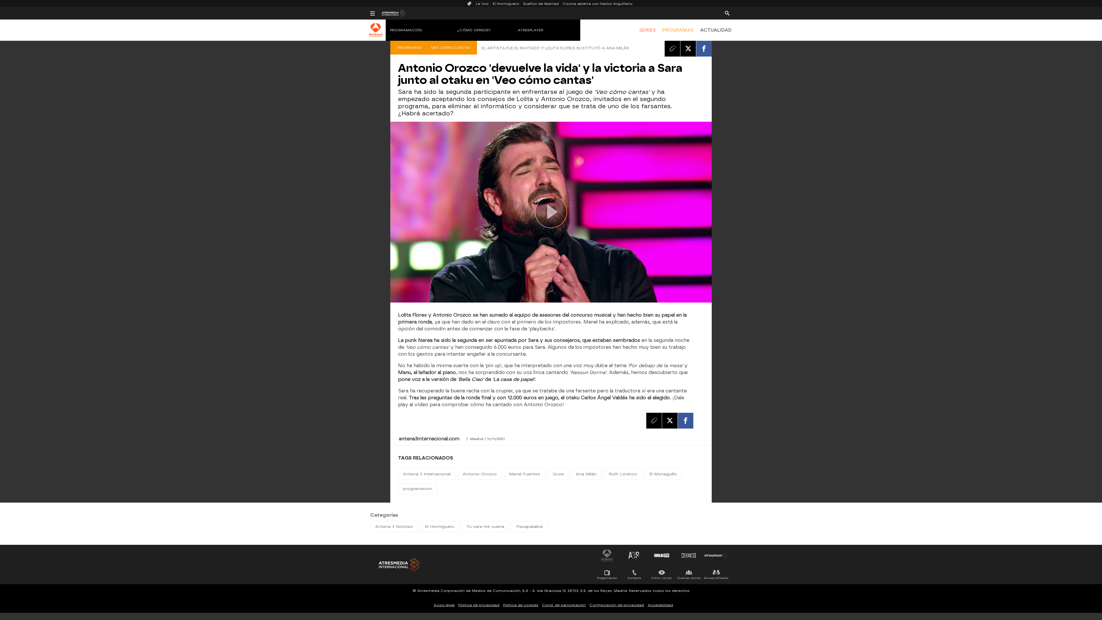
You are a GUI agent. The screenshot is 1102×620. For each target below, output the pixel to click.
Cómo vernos (661, 578)
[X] (688, 48)
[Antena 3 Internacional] (376, 33)
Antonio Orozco (480, 474)
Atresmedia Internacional (399, 565)
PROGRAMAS (678, 30)
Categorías (384, 515)
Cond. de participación (564, 605)
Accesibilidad (660, 605)
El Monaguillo (663, 474)
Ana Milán (586, 474)
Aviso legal (444, 605)
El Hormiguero (506, 4)
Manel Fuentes (524, 474)
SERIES (647, 30)
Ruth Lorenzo (623, 474)
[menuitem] (647, 30)
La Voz (482, 4)
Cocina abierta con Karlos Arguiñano (598, 4)
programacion (417, 488)
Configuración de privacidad (616, 605)
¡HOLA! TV (661, 555)
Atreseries (634, 555)
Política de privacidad (478, 605)
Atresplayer (530, 30)
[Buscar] (727, 12)
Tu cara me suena (485, 526)
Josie (558, 474)
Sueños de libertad (541, 4)
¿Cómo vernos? (474, 30)
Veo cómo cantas (450, 48)
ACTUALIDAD (716, 30)
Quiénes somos (689, 578)
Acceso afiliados (716, 578)
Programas (409, 48)
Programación (406, 30)
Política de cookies (520, 605)
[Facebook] (704, 48)
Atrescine (688, 555)
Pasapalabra (529, 526)
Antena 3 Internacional (427, 474)
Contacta (634, 578)
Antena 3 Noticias (394, 526)
